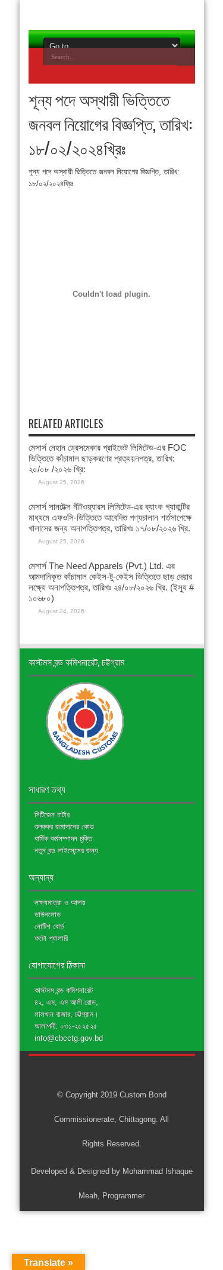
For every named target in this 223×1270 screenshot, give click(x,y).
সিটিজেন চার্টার (52, 814)
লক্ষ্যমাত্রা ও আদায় (60, 902)
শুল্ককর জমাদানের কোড (64, 826)
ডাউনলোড (47, 914)
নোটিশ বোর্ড (49, 926)
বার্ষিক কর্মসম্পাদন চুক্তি (63, 838)
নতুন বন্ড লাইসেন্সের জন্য (66, 850)
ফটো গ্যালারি (51, 938)
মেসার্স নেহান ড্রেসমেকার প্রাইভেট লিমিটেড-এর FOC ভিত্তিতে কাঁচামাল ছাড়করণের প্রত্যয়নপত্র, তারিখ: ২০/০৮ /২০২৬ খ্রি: (108, 458)
